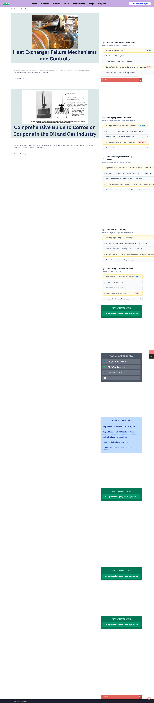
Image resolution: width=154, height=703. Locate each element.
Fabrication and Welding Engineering (119, 260)
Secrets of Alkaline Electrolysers (116, 442)
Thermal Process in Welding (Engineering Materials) (124, 249)
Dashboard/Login (140, 3)
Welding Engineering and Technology (119, 238)
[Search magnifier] (140, 80)
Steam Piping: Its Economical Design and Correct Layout (126, 67)
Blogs (91, 4)
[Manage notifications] (149, 698)
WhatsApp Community (117, 367)
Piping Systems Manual (114, 50)
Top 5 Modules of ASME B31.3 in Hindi (118, 432)
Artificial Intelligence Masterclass (118, 299)
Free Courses (79, 4)
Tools (66, 4)
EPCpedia (102, 4)
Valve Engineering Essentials (115, 437)
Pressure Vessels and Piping (116, 148)
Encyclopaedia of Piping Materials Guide (120, 137)
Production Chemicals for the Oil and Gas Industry (124, 179)
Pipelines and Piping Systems (116, 56)
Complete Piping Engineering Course (121, 313)
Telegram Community (117, 361)
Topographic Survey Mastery (116, 282)
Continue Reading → (20, 78)
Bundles (56, 4)
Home (34, 4)
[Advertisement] (121, 23)
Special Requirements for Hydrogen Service (118, 448)
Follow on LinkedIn (115, 372)
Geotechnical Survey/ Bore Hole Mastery (120, 277)
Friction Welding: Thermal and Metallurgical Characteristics (127, 243)
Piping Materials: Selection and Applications (121, 126)
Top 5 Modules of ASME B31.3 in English (119, 427)
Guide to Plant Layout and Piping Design (120, 73)
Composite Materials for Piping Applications (121, 142)
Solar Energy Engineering (115, 288)
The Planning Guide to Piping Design (119, 61)
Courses (45, 4)
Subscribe (112, 378)
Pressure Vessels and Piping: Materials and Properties (125, 131)
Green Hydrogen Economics (116, 293)
